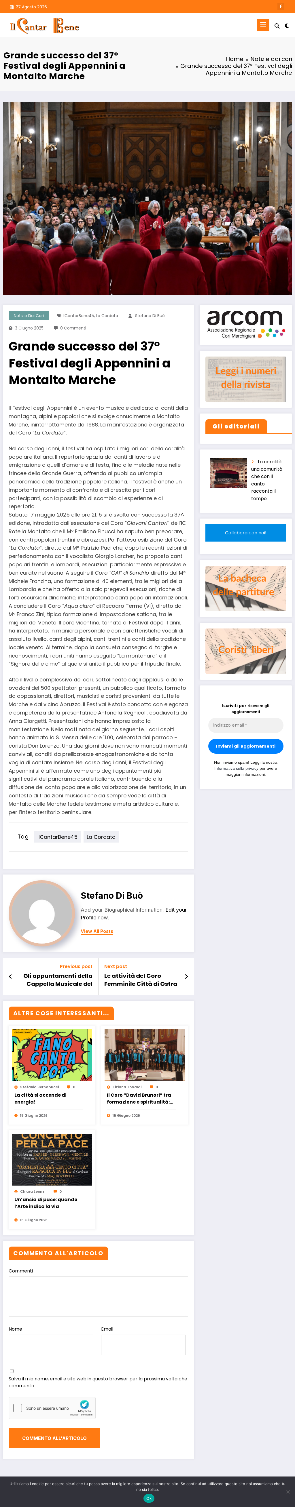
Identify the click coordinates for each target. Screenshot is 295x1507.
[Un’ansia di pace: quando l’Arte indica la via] (52, 1159)
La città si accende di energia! (40, 1098)
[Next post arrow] (186, 976)
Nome (15, 1329)
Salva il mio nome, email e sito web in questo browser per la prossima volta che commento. (98, 1382)
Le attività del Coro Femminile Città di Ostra (140, 980)
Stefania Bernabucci (39, 1087)
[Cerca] (277, 26)
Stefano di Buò (150, 316)
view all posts (97, 931)
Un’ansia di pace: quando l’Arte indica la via (45, 1203)
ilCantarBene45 (78, 316)
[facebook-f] (280, 6)
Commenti (21, 1271)
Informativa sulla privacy (236, 768)
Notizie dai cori (29, 316)
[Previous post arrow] (10, 976)
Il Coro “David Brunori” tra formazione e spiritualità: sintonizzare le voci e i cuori (140, 1099)
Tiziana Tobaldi (127, 1087)
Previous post (76, 966)
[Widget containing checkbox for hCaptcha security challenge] (52, 1408)
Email (107, 1329)
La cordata (107, 316)
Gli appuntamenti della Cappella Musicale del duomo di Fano (57, 981)
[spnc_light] (287, 25)
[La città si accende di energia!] (52, 1055)
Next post (115, 966)
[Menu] (263, 25)
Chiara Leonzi (32, 1191)
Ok (149, 1498)
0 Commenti (73, 328)
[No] (288, 1492)
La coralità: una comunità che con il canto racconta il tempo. (266, 480)
